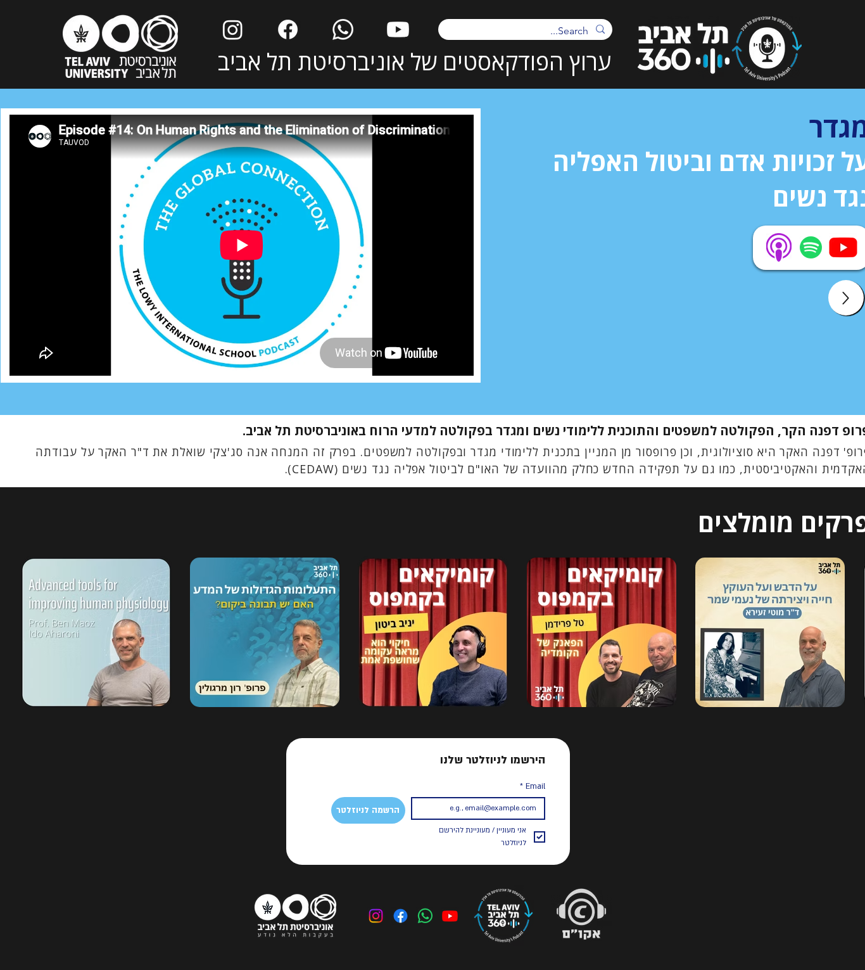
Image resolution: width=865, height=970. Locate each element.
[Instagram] (233, 29)
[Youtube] (398, 29)
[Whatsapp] (343, 29)
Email (532, 786)
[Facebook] (288, 29)
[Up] (846, 298)
